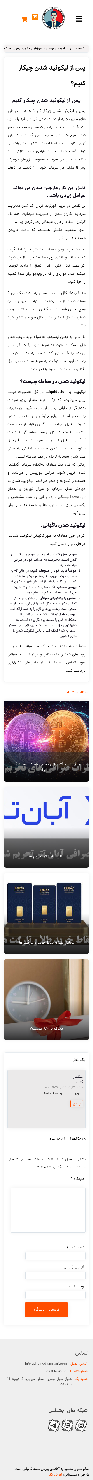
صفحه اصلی (78, 48)
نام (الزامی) (75, 1248)
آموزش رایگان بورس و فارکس (22, 48)
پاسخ (77, 1103)
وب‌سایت (76, 1287)
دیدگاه (77, 1179)
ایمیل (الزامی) (73, 1267)
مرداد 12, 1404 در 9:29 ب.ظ (63, 1087)
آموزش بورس (55, 48)
